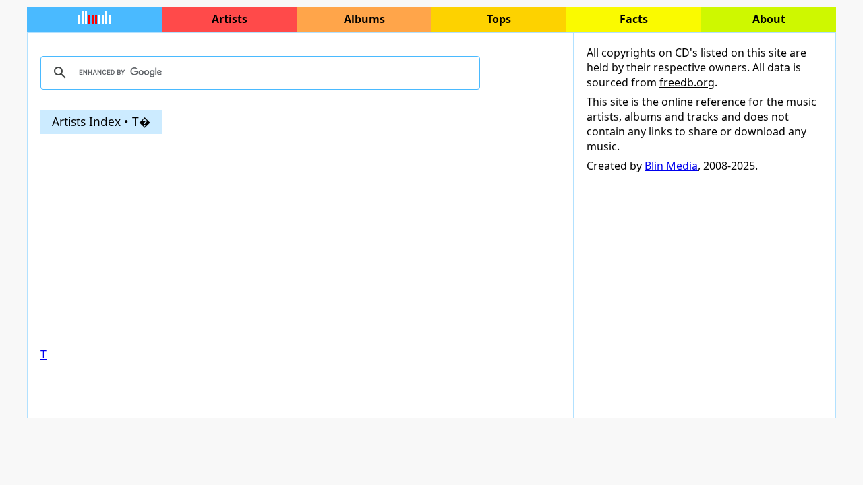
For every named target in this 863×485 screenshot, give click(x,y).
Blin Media (671, 165)
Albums (364, 18)
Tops (499, 18)
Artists (229, 18)
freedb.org (687, 82)
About (768, 18)
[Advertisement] (300, 240)
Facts (634, 18)
